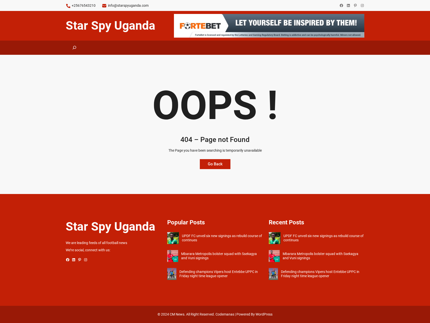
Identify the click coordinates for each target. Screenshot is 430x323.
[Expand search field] (74, 48)
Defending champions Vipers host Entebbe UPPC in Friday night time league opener (218, 274)
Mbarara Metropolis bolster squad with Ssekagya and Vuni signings (219, 256)
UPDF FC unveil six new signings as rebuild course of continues (222, 238)
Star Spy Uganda (110, 25)
